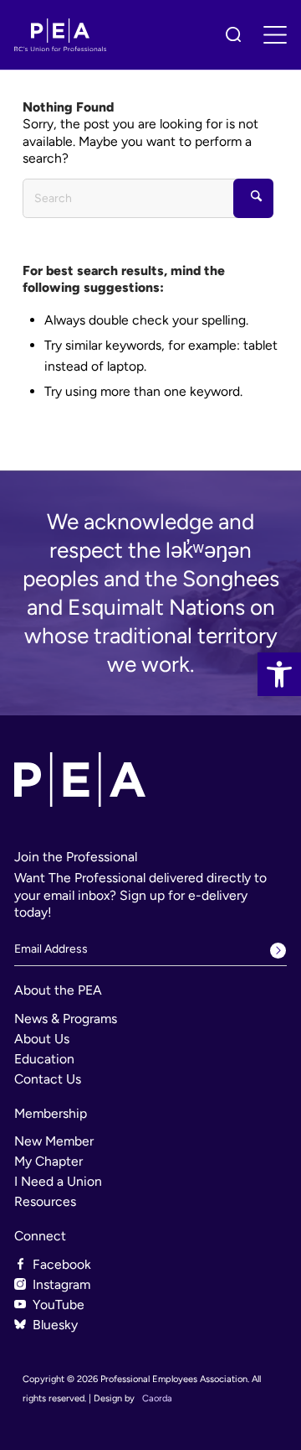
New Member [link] (54, 1141)
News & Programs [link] (65, 1018)
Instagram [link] (61, 1284)
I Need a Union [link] (58, 1181)
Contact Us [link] (47, 1079)
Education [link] (44, 1059)
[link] (279, 674)
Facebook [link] (62, 1264)
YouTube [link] (58, 1304)
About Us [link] (41, 1039)
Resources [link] (45, 1201)
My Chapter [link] (48, 1161)
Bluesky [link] (55, 1325)
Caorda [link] (157, 1398)
